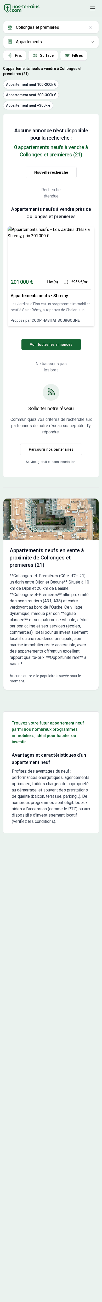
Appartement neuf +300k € (28, 105)
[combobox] (51, 27)
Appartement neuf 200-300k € (31, 95)
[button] (92, 8)
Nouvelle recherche (51, 172)
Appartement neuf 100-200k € (31, 84)
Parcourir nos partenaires (51, 449)
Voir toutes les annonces (51, 344)
